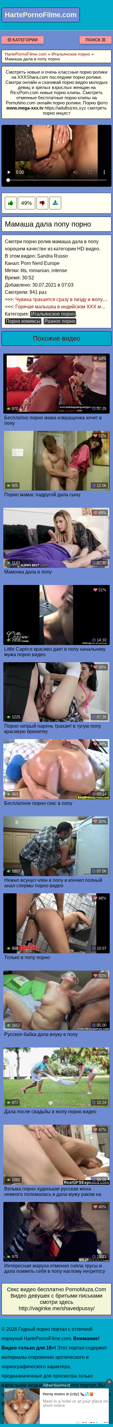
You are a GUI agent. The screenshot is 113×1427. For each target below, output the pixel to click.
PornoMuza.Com (85, 1289)
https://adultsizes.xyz (65, 107)
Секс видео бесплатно (35, 1289)
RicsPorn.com (24, 92)
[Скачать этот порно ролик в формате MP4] (55, 203)
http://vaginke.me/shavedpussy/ (57, 1308)
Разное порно (60, 321)
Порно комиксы (23, 321)
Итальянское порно (53, 313)
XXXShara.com (32, 77)
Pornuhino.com (21, 102)
